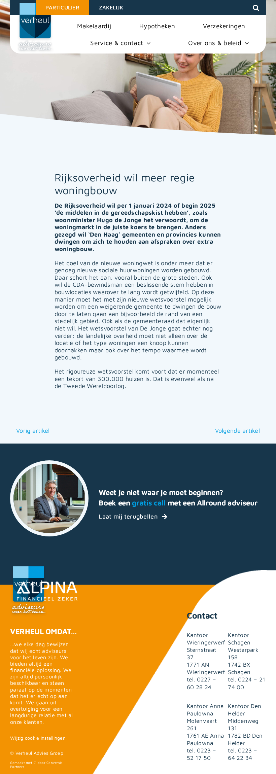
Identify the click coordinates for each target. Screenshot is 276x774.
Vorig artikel (33, 430)
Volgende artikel (237, 430)
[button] (256, 8)
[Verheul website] (35, 28)
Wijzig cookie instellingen (38, 738)
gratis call (148, 502)
